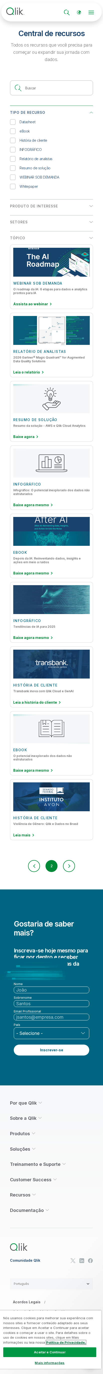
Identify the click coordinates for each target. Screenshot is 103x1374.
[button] (34, 866)
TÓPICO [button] (17, 238)
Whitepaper (29, 186)
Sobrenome (23, 997)
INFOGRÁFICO (31, 149)
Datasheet (27, 122)
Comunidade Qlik (25, 1260)
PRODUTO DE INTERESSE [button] (34, 206)
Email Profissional (27, 1011)
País (17, 1025)
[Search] (66, 12)
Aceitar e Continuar (49, 1352)
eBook (25, 131)
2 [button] (51, 866)
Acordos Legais (26, 1302)
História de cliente (33, 140)
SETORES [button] (19, 222)
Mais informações (49, 1363)
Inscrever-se (51, 1050)
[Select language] (79, 12)
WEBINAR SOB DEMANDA (39, 177)
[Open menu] (91, 12)
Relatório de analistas (36, 159)
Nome (18, 984)
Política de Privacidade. (66, 1342)
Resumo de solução (35, 168)
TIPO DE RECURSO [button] (27, 112)
